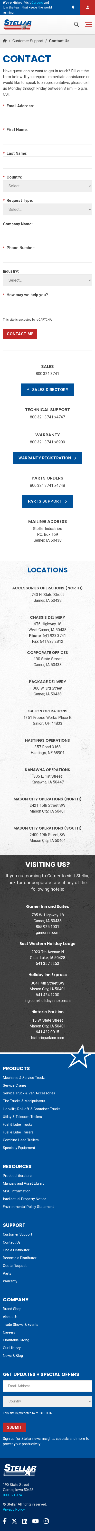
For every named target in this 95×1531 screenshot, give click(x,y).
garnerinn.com (47, 932)
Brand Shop (12, 1309)
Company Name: (18, 224)
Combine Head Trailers (21, 1140)
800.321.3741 (47, 373)
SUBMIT (14, 1427)
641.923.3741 (54, 635)
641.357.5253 (47, 963)
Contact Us (11, 1242)
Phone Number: (19, 247)
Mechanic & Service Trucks (24, 1078)
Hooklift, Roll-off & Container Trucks (31, 1109)
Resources (17, 1166)
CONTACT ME (20, 334)
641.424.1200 (47, 995)
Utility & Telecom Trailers (22, 1117)
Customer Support (27, 41)
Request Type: (18, 200)
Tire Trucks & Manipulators (24, 1101)
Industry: (11, 271)
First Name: (15, 129)
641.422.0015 (47, 1032)
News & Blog (13, 1356)
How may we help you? (25, 295)
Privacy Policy (14, 1509)
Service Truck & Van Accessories (29, 1093)
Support (14, 1225)
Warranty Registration (45, 458)
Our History (12, 1348)
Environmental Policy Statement (28, 1207)
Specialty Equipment (19, 1148)
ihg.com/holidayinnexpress (48, 1000)
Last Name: (15, 153)
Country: (12, 177)
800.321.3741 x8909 (47, 442)
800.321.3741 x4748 (47, 485)
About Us (10, 1317)
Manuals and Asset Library (23, 1183)
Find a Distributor (16, 1250)
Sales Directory (49, 389)
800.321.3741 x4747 (47, 417)
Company (15, 1299)
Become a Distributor (20, 1258)
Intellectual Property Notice (24, 1199)
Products (16, 1068)
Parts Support (45, 501)
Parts (7, 1273)
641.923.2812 (51, 641)
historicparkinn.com (47, 1037)
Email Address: (18, 106)
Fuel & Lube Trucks (17, 1125)
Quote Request (15, 1266)
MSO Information (16, 1191)
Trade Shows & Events (20, 1325)
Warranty (10, 1281)
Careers (37, 2)
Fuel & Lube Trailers (18, 1132)
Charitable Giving (16, 1340)
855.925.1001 (47, 926)
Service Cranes (15, 1085)
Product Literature (17, 1176)
